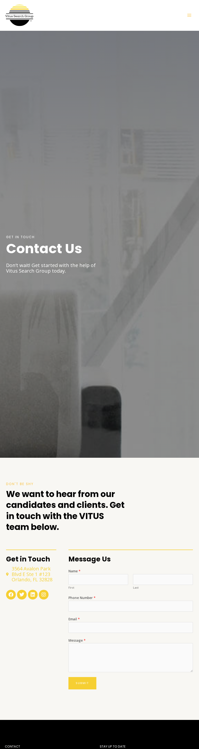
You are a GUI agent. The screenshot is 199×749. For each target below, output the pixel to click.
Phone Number (82, 597)
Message (77, 640)
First (71, 587)
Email (74, 619)
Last (136, 587)
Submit (82, 683)
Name (74, 571)
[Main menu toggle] (189, 15)
